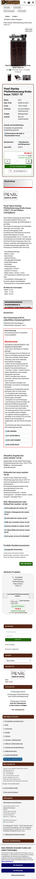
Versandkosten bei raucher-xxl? (16, 508)
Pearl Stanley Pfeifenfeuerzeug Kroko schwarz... (18, 595)
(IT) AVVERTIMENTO (13, 436)
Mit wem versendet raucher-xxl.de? (18, 522)
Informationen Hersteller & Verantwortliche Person (14, 135)
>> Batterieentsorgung (10, 751)
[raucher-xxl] (10, 2)
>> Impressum (7, 728)
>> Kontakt (6, 732)
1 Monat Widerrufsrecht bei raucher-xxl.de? (17, 531)
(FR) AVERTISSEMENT (14, 440)
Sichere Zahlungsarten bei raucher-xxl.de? (17, 513)
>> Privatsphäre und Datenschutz (13, 721)
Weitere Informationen (18, 875)
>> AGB (5, 725)
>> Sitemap (6, 736)
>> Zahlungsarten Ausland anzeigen (14, 834)
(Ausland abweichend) (23, 111)
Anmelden (18, 639)
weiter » (8, 16)
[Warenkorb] (29, 2)
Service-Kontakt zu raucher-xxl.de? (18, 526)
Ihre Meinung (26, 564)
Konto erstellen (10, 645)
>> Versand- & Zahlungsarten (12, 740)
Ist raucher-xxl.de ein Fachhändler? (18, 536)
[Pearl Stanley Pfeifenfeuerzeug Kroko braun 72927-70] (18, 50)
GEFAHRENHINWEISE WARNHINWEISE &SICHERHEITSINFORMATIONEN (18, 305)
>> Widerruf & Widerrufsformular (13, 743)
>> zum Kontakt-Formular (10, 788)
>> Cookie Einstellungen (10, 755)
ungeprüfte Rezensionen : (14, 549)
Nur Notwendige (18, 870)
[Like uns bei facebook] (10, 792)
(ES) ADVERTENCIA (13, 445)
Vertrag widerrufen (13, 759)
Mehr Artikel (9, 682)
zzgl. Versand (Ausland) (21, 612)
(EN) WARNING (12, 431)
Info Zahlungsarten (18, 710)
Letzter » (15, 16)
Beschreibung (10, 181)
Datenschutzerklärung (7, 861)
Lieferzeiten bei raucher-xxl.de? (16, 518)
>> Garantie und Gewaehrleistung (13, 747)
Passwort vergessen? (12, 649)
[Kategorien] (33, 2)
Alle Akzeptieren (18, 865)
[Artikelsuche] (25, 2)
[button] (5, 596)
